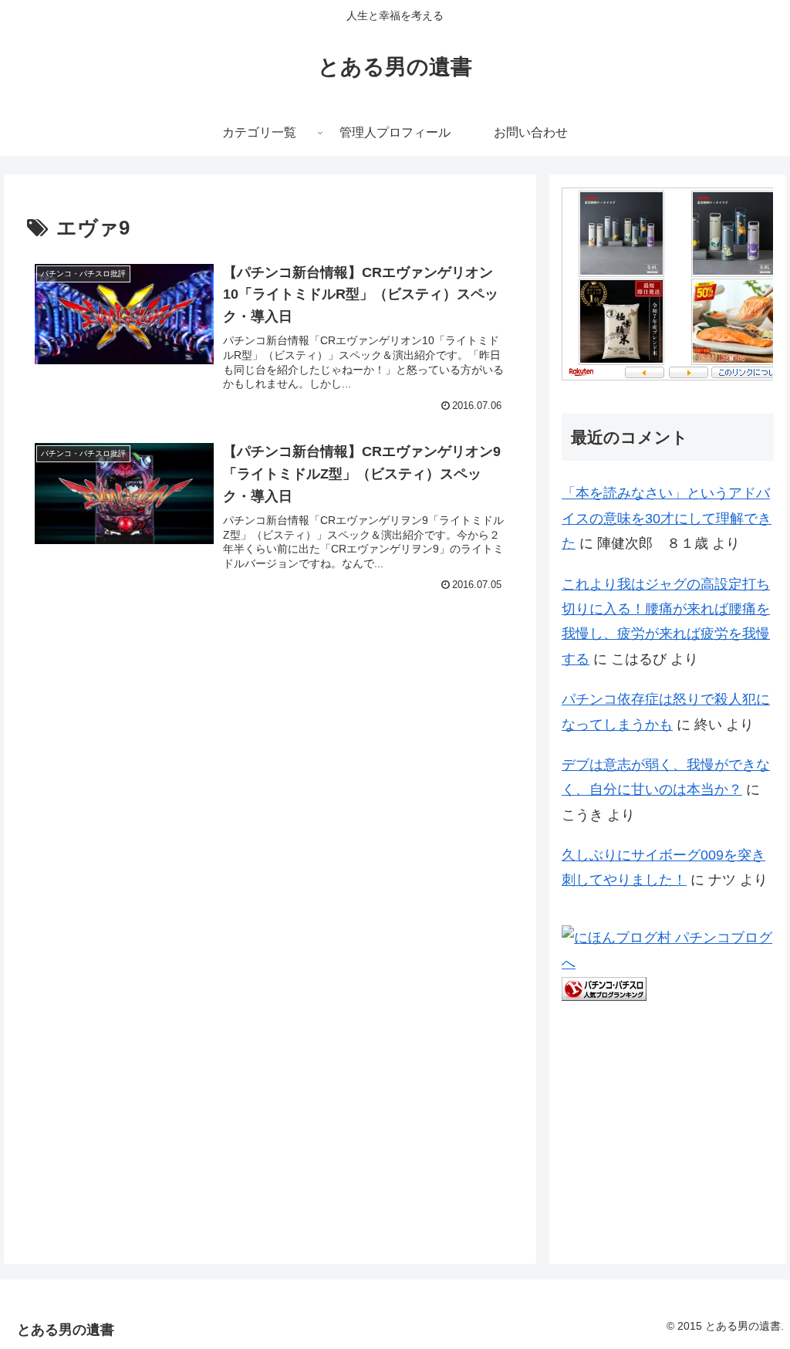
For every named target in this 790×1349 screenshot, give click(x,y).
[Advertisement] (142, 737)
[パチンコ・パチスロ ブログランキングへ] (604, 988)
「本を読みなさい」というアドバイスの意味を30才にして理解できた (666, 518)
